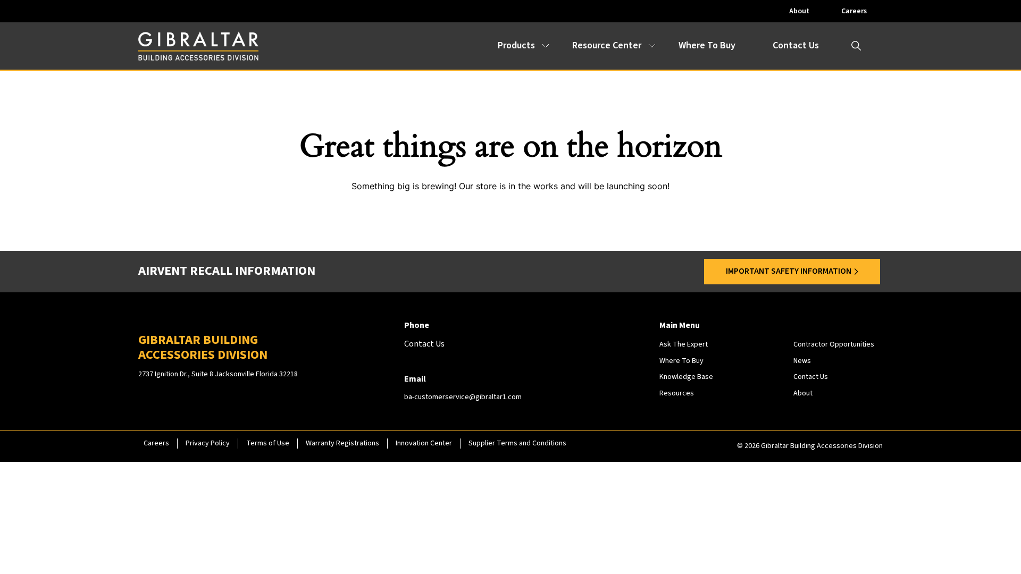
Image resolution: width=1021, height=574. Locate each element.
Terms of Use (267, 443)
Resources (676, 393)
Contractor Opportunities (833, 344)
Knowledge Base (686, 377)
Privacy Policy (208, 443)
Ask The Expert (683, 344)
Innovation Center (424, 443)
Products (516, 45)
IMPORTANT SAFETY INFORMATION (788, 271)
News (802, 361)
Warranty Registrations (342, 443)
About (799, 11)
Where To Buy (707, 45)
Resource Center (606, 45)
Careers (854, 11)
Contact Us (796, 45)
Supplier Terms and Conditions (517, 443)
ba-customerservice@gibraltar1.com (463, 397)
